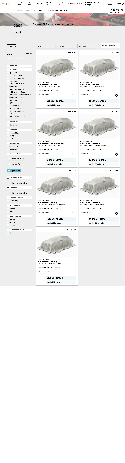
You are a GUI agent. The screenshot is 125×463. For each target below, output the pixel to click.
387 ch (12, 222)
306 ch (12, 219)
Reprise (80, 3)
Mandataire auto (24, 10)
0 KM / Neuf (13, 146)
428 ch (12, 225)
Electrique (13, 125)
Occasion (40, 3)
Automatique (14, 201)
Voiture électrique (40, 10)
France (12, 209)
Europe (12, 211)
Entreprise (71, 3)
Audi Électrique (54, 10)
